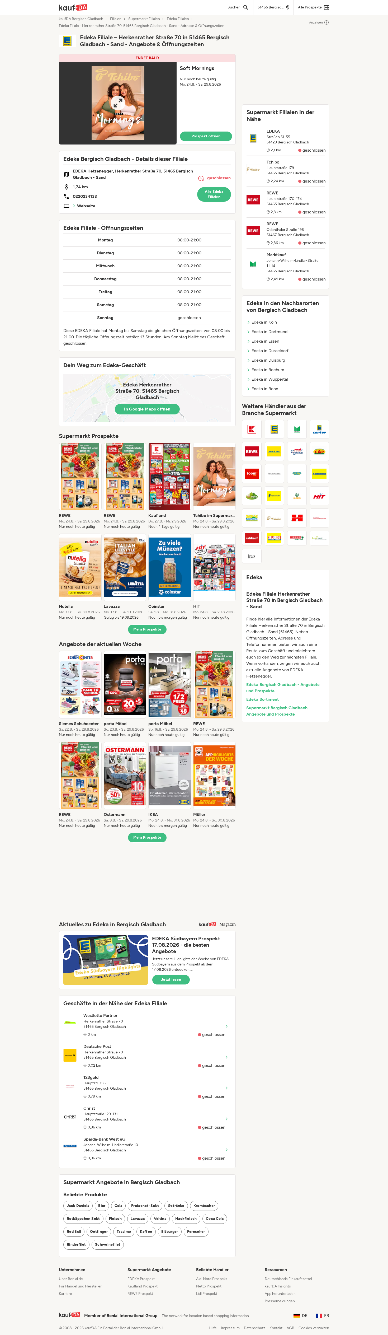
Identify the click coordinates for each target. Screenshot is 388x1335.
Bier (101, 1205)
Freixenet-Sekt (145, 1205)
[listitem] (80, 486)
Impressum (230, 1328)
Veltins (160, 1218)
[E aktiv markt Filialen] (319, 473)
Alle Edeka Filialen (214, 194)
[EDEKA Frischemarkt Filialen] (274, 495)
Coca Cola (215, 1218)
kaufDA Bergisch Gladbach (81, 19)
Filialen (115, 19)
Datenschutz (254, 1328)
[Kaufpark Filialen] (252, 518)
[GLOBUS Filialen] (297, 495)
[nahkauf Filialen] (252, 538)
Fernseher (196, 1231)
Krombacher (204, 1205)
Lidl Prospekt (206, 1293)
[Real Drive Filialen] (297, 451)
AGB (290, 1328)
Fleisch (115, 1218)
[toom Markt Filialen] (252, 473)
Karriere (65, 1293)
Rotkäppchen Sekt (83, 1218)
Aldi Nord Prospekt (211, 1279)
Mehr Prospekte (147, 629)
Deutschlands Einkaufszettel (288, 1279)
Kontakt (275, 1328)
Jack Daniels (78, 1205)
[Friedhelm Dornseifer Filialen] (319, 518)
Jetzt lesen (171, 979)
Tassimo (124, 1231)
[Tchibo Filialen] (274, 518)
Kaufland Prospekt (142, 1286)
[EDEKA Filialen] (274, 429)
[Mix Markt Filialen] (297, 473)
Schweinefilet (108, 1244)
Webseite (86, 205)
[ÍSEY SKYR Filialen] (252, 556)
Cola (118, 1205)
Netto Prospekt (208, 1286)
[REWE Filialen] (252, 451)
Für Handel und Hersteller (80, 1286)
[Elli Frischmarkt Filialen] (252, 495)
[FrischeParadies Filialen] (274, 473)
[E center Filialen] (319, 429)
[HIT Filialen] (319, 495)
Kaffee (146, 1231)
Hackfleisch (186, 1218)
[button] (147, 99)
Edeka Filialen (178, 19)
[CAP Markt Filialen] (319, 451)
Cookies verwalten (314, 1328)
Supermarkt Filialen (144, 19)
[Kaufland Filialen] (252, 429)
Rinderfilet (76, 1244)
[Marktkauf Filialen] (297, 429)
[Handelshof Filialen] (297, 518)
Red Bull (74, 1231)
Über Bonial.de (71, 1279)
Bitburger (169, 1231)
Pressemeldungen (280, 1301)
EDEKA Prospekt (141, 1279)
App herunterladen (280, 1293)
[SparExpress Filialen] (297, 538)
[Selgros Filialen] (274, 538)
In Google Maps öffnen (147, 409)
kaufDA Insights (278, 1286)
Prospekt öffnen (206, 136)
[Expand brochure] (118, 103)
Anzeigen (316, 22)
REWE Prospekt (140, 1293)
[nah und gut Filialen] (274, 451)
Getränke (176, 1205)
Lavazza (138, 1218)
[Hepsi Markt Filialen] (319, 538)
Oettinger (99, 1231)
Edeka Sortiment (262, 699)
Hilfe (213, 1328)
